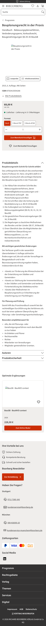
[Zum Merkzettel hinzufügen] (38, 402)
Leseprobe (14, 78)
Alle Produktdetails (13, 96)
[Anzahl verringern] (6, 129)
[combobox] (21, 12)
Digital (5, 602)
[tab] (23, 162)
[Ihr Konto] (38, 6)
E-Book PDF (17, 123)
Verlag (5, 582)
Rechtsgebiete (10, 575)
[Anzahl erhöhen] (40, 129)
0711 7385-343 (14, 499)
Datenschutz (31, 609)
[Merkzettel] (32, 6)
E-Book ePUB (30, 123)
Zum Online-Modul (23, 428)
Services (6, 595)
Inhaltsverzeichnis (32, 78)
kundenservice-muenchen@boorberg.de (24, 530)
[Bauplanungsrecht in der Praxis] (23, 58)
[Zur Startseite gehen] (14, 6)
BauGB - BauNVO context (15, 410)
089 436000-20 (14, 522)
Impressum (12, 609)
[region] (23, 58)
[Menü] (3, 6)
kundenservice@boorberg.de (20, 507)
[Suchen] (42, 12)
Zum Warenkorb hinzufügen (21, 137)
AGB (21, 609)
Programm (8, 568)
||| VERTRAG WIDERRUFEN (23, 613)
